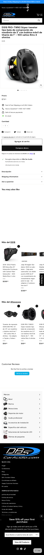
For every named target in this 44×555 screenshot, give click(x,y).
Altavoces (15, 302)
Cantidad (5, 121)
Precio (4, 96)
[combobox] (22, 20)
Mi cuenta (5, 486)
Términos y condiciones (9, 512)
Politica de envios (7, 497)
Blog (3, 471)
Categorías (5, 474)
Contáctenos (6, 468)
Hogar (4, 466)
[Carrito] (38, 15)
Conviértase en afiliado (9, 480)
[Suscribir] (36, 534)
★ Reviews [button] (42, 279)
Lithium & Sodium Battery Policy (12, 506)
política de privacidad (9, 494)
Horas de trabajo (7, 509)
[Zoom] (41, 85)
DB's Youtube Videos (8, 477)
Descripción (6, 172)
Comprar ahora (22, 148)
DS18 (3, 41)
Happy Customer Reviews (10, 483)
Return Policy (6, 500)
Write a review (22, 373)
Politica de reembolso (9, 503)
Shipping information (10, 177)
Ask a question (8, 182)
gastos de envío (9, 137)
